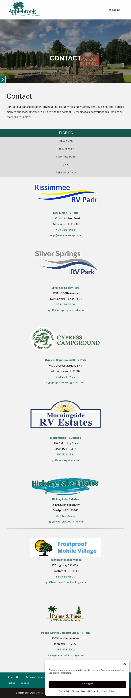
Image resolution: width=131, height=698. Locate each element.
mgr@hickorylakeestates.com (65, 521)
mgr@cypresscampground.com (65, 382)
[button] (124, 663)
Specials (25, 683)
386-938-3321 (65, 649)
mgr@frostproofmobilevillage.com (65, 582)
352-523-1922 (65, 454)
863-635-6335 (65, 516)
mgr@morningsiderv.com (65, 460)
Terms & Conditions (35, 677)
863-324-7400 (65, 376)
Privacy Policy (108, 691)
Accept (87, 684)
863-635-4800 (65, 576)
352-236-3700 (65, 304)
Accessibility (14, 677)
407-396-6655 (65, 229)
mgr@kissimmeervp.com (65, 235)
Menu (116, 10)
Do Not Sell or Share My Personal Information (79, 691)
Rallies (11, 683)
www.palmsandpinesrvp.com (66, 655)
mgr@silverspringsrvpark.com (66, 310)
